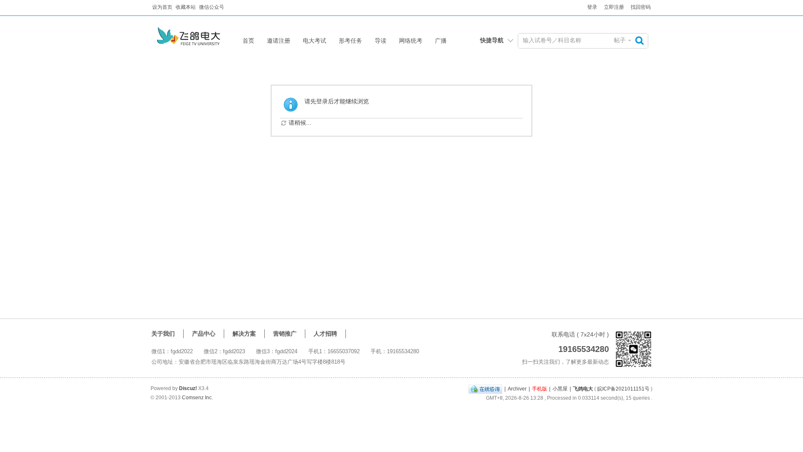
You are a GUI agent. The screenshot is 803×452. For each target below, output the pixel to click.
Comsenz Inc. (197, 398)
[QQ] (485, 389)
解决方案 (244, 333)
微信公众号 (211, 7)
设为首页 (162, 7)
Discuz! (188, 388)
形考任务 (350, 40)
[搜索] (641, 40)
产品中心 (203, 333)
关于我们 (163, 333)
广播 (441, 40)
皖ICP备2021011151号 (623, 389)
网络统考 (410, 40)
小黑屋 (560, 389)
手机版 (539, 389)
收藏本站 (186, 7)
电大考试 (314, 40)
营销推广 (285, 333)
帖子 (620, 40)
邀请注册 (278, 40)
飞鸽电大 (583, 389)
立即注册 (614, 7)
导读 (380, 40)
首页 (248, 40)
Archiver (517, 389)
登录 (592, 7)
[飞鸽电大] (197, 40)
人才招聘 (325, 333)
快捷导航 (492, 40)
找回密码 (641, 7)
